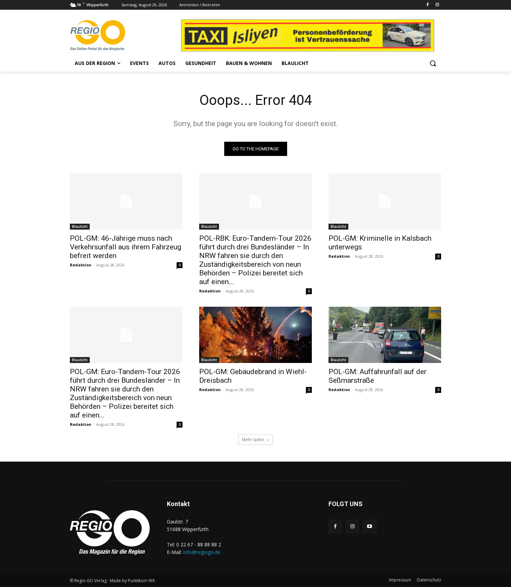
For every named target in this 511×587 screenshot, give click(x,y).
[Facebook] (427, 5)
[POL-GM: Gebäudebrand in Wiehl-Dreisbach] (255, 335)
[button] (432, 63)
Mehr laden (253, 440)
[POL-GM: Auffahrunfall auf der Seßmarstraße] (384, 335)
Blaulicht (80, 226)
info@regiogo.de (201, 552)
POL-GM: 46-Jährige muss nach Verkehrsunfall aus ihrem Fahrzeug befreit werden (125, 247)
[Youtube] (369, 526)
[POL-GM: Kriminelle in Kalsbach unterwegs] (384, 201)
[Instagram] (437, 5)
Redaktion (80, 264)
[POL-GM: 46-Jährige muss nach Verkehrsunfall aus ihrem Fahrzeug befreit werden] (126, 201)
